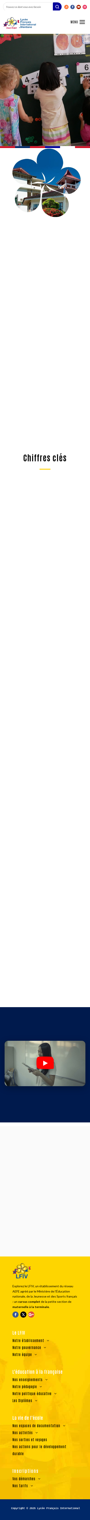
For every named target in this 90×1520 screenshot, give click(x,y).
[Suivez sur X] (23, 1314)
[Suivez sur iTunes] (66, 7)
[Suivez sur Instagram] (85, 7)
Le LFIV (15, 113)
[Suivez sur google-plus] (31, 1314)
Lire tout (45, 1001)
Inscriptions (45, 1098)
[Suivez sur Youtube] (78, 7)
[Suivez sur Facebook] (72, 7)
